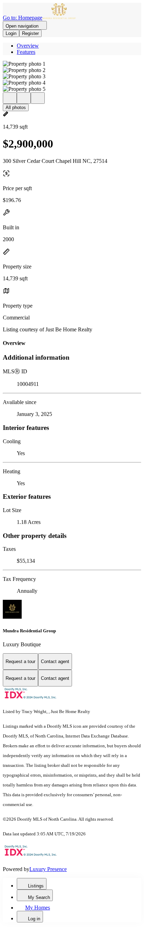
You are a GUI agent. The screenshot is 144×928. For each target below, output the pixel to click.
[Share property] (38, 98)
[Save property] (24, 98)
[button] (72, 64)
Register (30, 33)
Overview (28, 46)
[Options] (10, 98)
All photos (16, 107)
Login (11, 33)
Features (26, 52)
